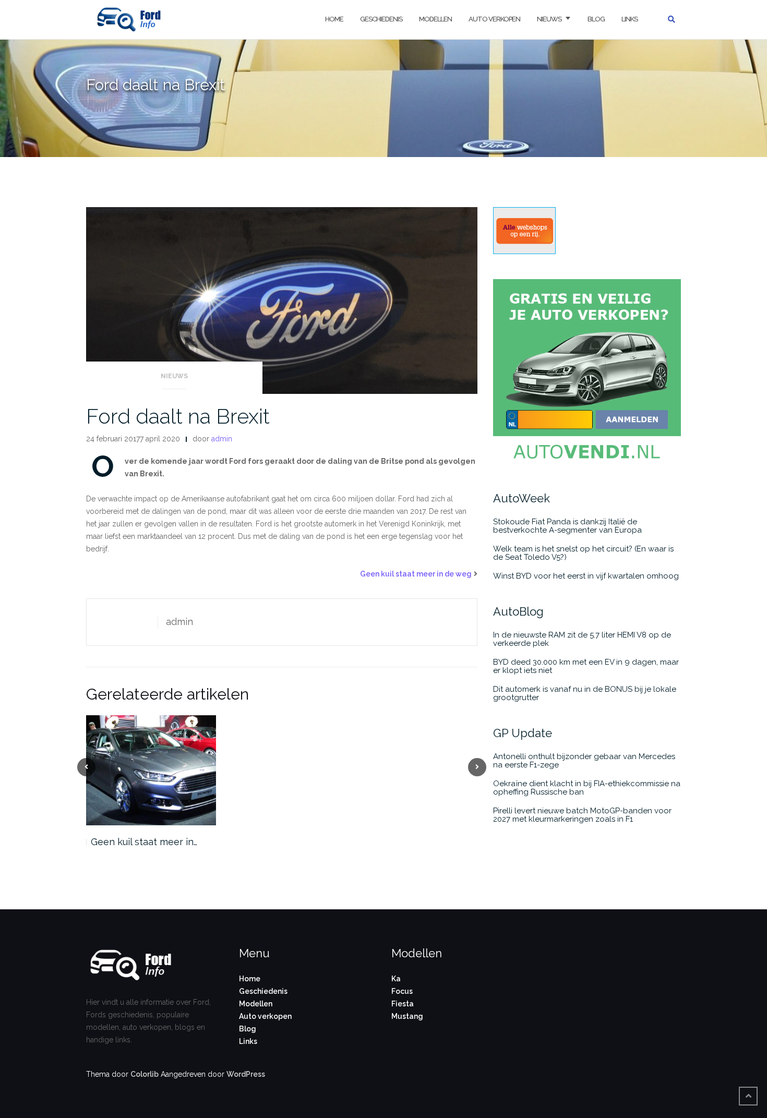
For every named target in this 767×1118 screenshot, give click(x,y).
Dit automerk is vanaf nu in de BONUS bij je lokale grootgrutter (584, 693)
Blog (596, 19)
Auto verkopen (494, 19)
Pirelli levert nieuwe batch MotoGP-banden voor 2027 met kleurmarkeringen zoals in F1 (582, 815)
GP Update (522, 733)
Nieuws (549, 19)
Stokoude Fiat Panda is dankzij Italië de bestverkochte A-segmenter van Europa (567, 526)
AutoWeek (521, 498)
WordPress (245, 1074)
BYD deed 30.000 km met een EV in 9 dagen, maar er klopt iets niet (586, 666)
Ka (396, 979)
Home (334, 19)
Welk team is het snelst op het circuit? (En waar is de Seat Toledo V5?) (583, 553)
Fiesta (402, 1004)
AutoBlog (518, 611)
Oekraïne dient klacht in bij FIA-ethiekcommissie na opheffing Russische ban (586, 787)
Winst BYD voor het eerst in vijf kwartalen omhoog (586, 576)
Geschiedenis (381, 19)
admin (221, 439)
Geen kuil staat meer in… (144, 841)
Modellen (435, 19)
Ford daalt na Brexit (178, 416)
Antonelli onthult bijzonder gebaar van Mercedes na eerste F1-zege (584, 760)
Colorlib (144, 1074)
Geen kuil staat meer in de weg (416, 574)
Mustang (407, 1016)
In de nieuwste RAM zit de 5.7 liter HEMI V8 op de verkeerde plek (582, 639)
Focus (402, 991)
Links (629, 19)
